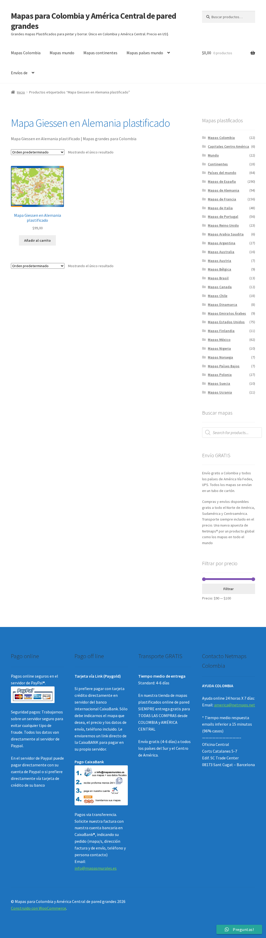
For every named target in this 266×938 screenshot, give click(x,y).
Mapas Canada (220, 287)
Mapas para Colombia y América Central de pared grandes (93, 21)
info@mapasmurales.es (96, 868)
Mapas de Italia (220, 208)
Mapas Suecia (219, 383)
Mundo (213, 155)
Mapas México (219, 339)
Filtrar (228, 588)
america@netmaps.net (234, 704)
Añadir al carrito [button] (37, 240)
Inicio (21, 92)
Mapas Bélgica (219, 269)
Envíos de (19, 72)
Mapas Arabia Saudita (226, 234)
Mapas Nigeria (219, 348)
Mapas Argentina (221, 243)
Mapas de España (222, 181)
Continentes (218, 164)
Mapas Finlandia (221, 330)
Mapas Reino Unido (223, 225)
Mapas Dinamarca (222, 304)
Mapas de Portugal (223, 216)
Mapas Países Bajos (224, 366)
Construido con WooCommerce (38, 908)
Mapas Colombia (26, 52)
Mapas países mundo (145, 52)
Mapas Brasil (218, 278)
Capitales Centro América (228, 146)
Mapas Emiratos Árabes (227, 313)
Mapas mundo (62, 52)
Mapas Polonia (220, 374)
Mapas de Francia (222, 199)
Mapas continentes (100, 52)
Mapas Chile (217, 295)
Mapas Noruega (220, 357)
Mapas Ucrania (220, 392)
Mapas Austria (219, 260)
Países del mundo (222, 172)
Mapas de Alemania (223, 190)
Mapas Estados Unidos (226, 322)
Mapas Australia (221, 251)
